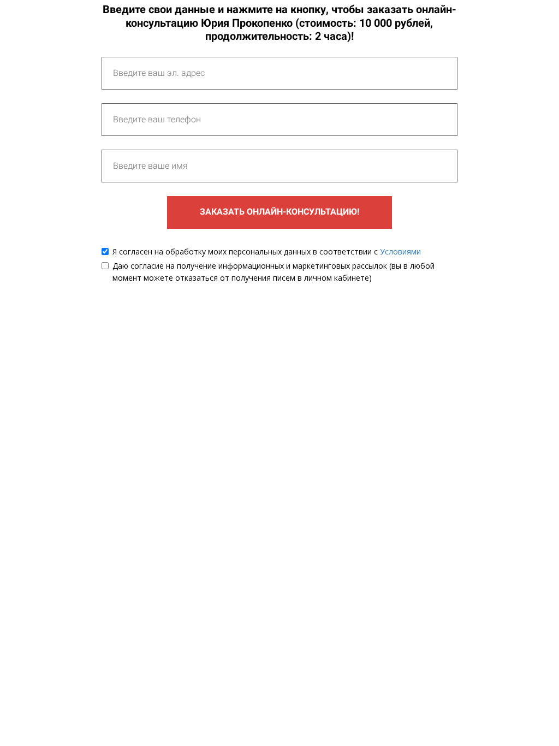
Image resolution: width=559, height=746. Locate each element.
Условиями (400, 251)
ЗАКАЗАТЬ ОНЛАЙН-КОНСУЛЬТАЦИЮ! (279, 211)
